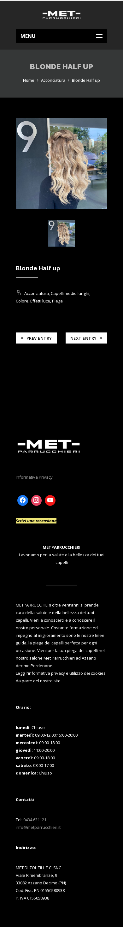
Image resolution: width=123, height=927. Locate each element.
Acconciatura (53, 80)
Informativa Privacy (34, 477)
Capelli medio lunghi (70, 293)
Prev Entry (39, 338)
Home (28, 80)
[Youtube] (50, 500)
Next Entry (83, 338)
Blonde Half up (86, 80)
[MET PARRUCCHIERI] (61, 15)
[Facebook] (23, 500)
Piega (57, 301)
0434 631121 (34, 819)
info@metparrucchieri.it (38, 827)
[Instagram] (37, 500)
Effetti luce (40, 301)
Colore (22, 301)
